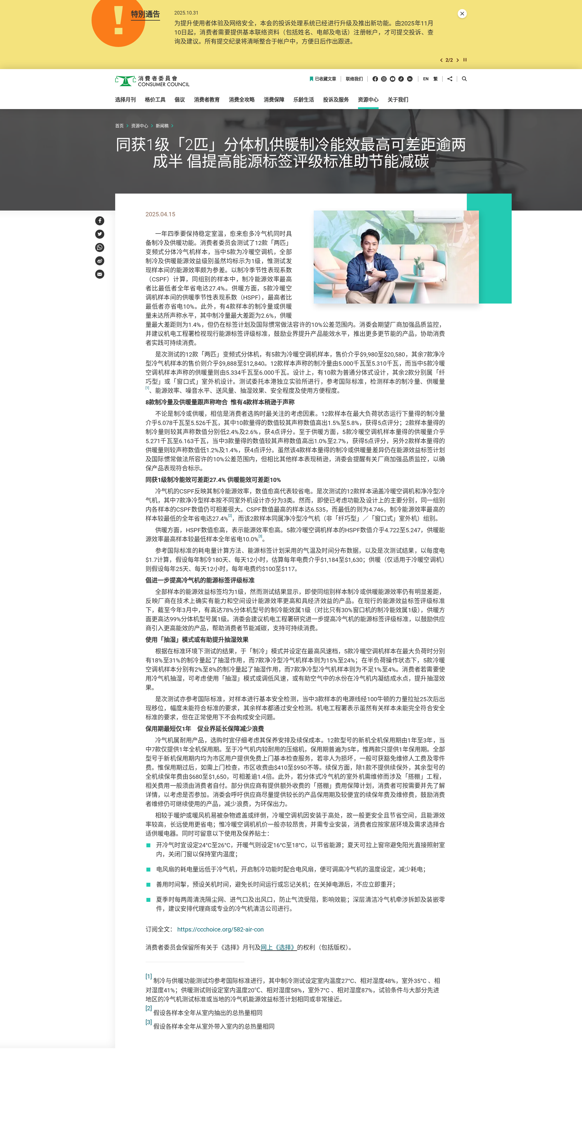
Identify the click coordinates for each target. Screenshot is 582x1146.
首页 (119, 125)
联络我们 (354, 78)
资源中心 (139, 125)
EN (426, 78)
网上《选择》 (279, 947)
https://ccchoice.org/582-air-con (220, 929)
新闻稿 (162, 125)
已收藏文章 (325, 78)
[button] (441, 60)
